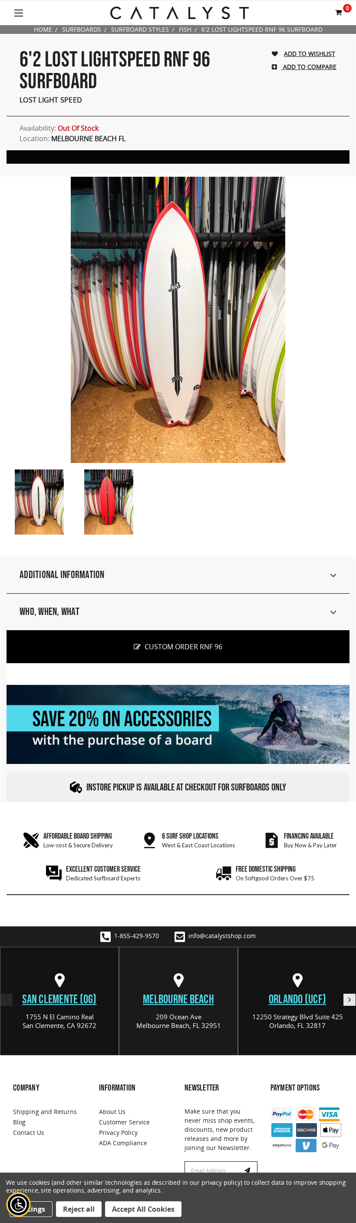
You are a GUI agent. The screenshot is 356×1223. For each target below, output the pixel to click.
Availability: (59, 128)
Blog (19, 1122)
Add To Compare (308, 67)
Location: (72, 138)
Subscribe (248, 1171)
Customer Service (124, 1122)
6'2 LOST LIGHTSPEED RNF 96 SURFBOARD (262, 29)
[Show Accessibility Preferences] (19, 1205)
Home (43, 29)
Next (349, 999)
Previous (6, 999)
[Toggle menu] (18, 13)
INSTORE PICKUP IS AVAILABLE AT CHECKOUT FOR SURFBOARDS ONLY (186, 788)
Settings (31, 1209)
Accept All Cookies (143, 1209)
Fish (185, 29)
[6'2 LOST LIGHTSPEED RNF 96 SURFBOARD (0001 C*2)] (39, 502)
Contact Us (28, 1132)
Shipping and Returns (45, 1111)
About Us (112, 1111)
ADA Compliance (123, 1143)
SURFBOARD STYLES (140, 29)
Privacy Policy (118, 1132)
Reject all (79, 1209)
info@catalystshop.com (222, 936)
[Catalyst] (179, 13)
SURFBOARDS (81, 29)
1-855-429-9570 (136, 936)
